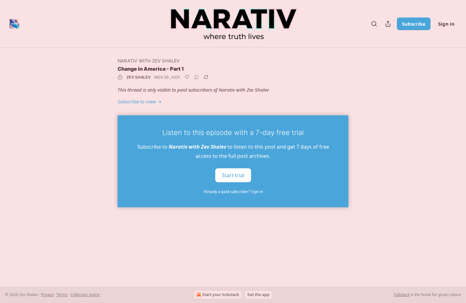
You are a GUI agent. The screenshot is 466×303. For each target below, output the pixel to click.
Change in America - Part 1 (151, 69)
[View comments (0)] (196, 77)
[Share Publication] (388, 23)
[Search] (374, 23)
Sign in (446, 24)
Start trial (233, 174)
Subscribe (413, 24)
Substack (402, 294)
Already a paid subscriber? (233, 191)
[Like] (187, 77)
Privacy (47, 294)
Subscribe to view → (140, 101)
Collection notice (85, 294)
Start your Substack (220, 294)
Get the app (258, 294)
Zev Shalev (138, 77)
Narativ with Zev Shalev (149, 60)
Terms (62, 294)
